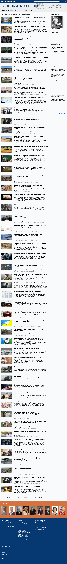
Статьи (23, 10)
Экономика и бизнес (30, 23)
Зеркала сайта (4, 558)
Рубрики (11, 10)
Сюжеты (7, 10)
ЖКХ (14, 44)
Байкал (39, 94)
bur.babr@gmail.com (24, 523)
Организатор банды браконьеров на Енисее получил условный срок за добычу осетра (58, 70)
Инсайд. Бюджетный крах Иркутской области (26, 348)
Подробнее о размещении (39, 529)
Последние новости (55, 32)
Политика (20, 54)
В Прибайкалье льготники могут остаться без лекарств (29, 402)
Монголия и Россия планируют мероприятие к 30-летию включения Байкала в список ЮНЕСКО (57, 43)
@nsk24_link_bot (24, 535)
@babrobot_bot (41, 522)
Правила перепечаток (5, 547)
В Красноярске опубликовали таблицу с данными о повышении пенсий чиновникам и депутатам (28, 292)
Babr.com (10, 2)
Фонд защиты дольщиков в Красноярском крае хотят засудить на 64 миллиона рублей (28, 186)
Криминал (31, 222)
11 (30, 497)
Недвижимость (16, 231)
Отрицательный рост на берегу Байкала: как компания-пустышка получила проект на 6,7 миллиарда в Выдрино (29, 88)
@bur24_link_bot (24, 522)
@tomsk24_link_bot (25, 539)
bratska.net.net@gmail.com (9, 526)
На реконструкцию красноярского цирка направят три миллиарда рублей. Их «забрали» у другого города (28, 166)
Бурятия (34, 54)
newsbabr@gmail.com (8, 522)
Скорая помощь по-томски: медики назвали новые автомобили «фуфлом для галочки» (28, 108)
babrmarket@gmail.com (43, 527)
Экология (20, 182)
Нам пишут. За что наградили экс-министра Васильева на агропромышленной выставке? (29, 156)
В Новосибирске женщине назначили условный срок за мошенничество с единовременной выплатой (29, 118)
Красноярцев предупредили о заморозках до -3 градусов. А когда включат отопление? (58, 65)
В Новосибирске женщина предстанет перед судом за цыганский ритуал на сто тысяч (58, 109)
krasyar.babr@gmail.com (25, 532)
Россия (37, 222)
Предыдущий (9, 497)
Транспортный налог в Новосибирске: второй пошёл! (28, 384)
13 (33, 497)
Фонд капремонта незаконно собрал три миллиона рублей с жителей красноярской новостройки (58, 75)
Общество (21, 23)
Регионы (3, 10)
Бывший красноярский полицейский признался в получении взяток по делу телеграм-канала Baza (57, 56)
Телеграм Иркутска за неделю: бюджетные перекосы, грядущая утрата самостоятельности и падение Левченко (29, 339)
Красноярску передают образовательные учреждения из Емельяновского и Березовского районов (29, 393)
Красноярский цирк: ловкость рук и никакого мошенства (29, 17)
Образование (16, 279)
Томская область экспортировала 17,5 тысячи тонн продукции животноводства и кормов (28, 411)
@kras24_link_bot (25, 531)
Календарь (3, 557)
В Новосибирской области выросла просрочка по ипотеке (30, 225)
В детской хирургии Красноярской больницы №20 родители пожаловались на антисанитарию (30, 77)
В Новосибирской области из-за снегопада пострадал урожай (31, 146)
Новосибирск (32, 124)
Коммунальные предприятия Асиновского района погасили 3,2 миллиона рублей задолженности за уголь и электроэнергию (30, 38)
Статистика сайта (4, 554)
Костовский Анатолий (56, 28)
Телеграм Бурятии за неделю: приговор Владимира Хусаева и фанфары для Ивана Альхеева (30, 320)
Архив (30, 10)
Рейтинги (19, 10)
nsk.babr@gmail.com (24, 536)
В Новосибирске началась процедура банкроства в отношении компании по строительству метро (28, 235)
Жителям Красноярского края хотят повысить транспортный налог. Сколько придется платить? (30, 254)
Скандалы (24, 23)
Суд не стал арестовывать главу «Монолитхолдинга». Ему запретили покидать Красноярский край (30, 422)
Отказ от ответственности (5, 546)
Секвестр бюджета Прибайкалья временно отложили (28, 311)
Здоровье (24, 54)
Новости (26, 10)
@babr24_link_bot (8, 521)
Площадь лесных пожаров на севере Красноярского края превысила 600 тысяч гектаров (58, 100)
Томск (23, 44)
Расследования (32, 94)
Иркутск (31, 182)
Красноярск (35, 23)
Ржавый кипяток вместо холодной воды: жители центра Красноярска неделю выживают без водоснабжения (57, 61)
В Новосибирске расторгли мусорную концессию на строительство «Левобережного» (28, 467)
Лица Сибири (55, 14)
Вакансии (3, 552)
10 (28, 497)
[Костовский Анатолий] (57, 22)
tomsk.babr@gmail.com (25, 540)
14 (35, 497)
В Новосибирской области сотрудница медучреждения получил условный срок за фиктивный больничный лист (30, 98)
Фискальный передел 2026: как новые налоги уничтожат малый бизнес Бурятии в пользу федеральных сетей (29, 440)
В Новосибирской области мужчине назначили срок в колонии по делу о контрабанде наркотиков (57, 91)
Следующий (39, 497)
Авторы (15, 10)
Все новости (62, 113)
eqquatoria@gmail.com (42, 523)
